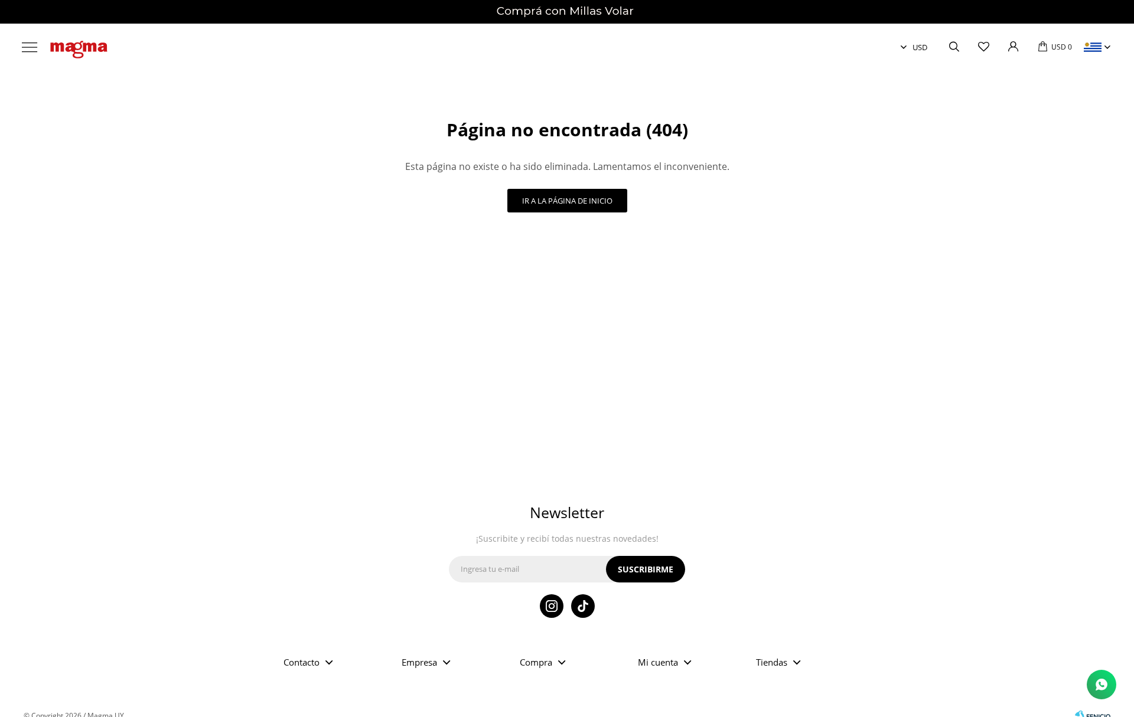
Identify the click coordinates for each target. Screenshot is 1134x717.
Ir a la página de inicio (567, 200)
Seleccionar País (1093, 47)
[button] (954, 47)
